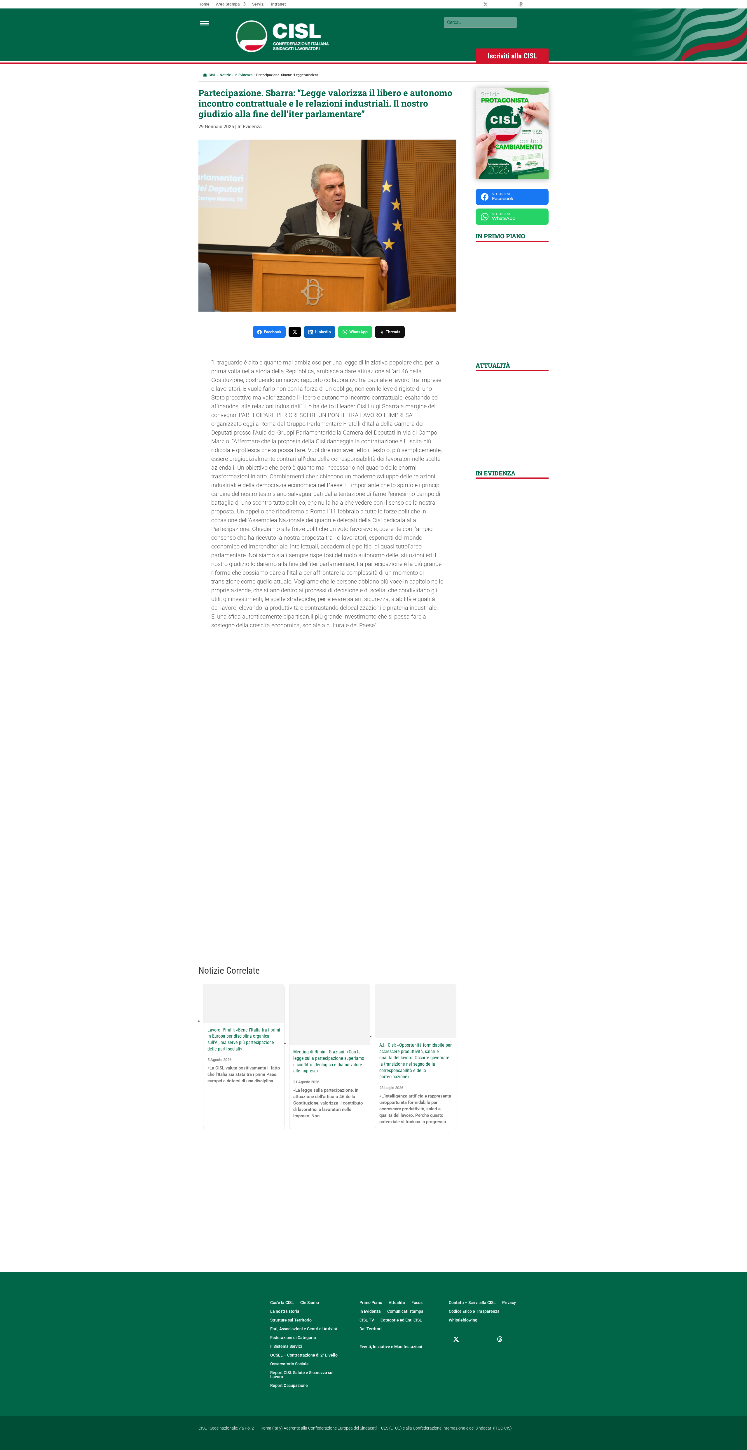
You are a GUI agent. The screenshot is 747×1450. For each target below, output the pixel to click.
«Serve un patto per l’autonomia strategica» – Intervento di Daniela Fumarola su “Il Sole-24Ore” (511, 438)
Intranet (278, 4)
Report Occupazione (289, 1385)
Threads (393, 331)
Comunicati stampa (405, 1311)
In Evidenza (243, 75)
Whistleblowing (463, 1320)
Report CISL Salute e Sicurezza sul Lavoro (302, 1375)
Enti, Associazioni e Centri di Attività (303, 1329)
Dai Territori (370, 1329)
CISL (212, 75)
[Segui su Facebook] (471, 1339)
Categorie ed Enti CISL (401, 1320)
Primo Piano (370, 1302)
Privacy (509, 1302)
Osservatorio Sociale (289, 1364)
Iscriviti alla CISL (512, 56)
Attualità (397, 1302)
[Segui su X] (456, 1339)
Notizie (225, 75)
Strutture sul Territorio (291, 1320)
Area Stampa (228, 4)
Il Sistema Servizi (286, 1346)
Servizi (258, 4)
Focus (417, 1302)
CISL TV (366, 1320)
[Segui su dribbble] (500, 1339)
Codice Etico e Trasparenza (474, 1311)
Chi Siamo (309, 1302)
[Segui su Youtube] (456, 1353)
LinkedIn (323, 331)
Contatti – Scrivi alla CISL (472, 1302)
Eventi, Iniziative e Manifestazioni (390, 1347)
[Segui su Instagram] (485, 1339)
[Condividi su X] (295, 332)
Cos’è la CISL (282, 1302)
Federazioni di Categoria (293, 1338)
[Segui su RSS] (471, 1353)
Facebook (272, 331)
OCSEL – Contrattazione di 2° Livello (304, 1355)
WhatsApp (358, 331)
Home (204, 4)
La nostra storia (284, 1311)
